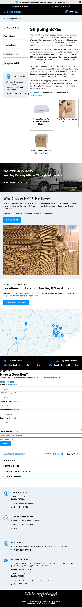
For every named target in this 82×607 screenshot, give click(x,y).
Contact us (34, 93)
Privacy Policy (34, 602)
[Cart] (66, 12)
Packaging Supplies (11, 54)
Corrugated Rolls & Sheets (11, 64)
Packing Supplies (12, 476)
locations (37, 95)
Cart (71, 12)
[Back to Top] (78, 454)
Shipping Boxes (9, 45)
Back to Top (72, 454)
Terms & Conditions (48, 603)
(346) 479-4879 (7, 382)
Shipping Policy (47, 602)
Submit (6, 443)
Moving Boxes (9, 36)
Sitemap (24, 602)
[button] (15, 36)
